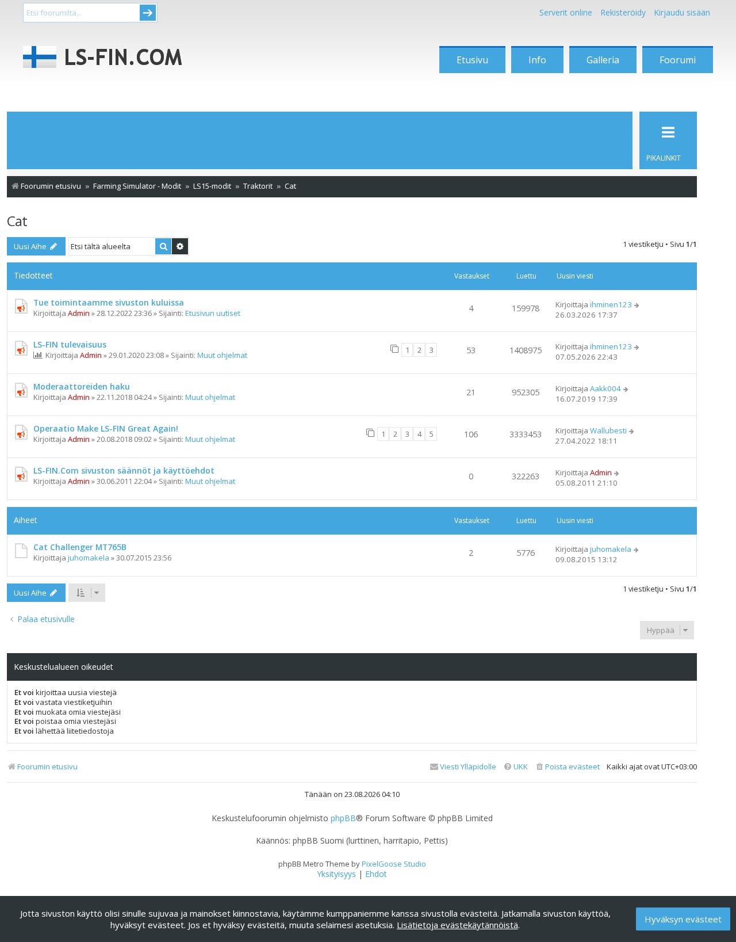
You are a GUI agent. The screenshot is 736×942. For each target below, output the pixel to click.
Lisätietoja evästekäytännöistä (457, 924)
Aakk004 (605, 388)
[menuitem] (567, 766)
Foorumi (678, 60)
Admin (79, 313)
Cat (17, 220)
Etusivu (472, 60)
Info (537, 60)
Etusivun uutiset (212, 313)
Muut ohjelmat (222, 355)
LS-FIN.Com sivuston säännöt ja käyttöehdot (123, 470)
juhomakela (88, 557)
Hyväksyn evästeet (683, 919)
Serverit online (565, 12)
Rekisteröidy (623, 12)
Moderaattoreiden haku (81, 386)
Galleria (602, 60)
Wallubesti (608, 430)
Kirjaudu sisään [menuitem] (682, 12)
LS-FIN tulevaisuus (69, 344)
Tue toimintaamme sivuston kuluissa (108, 302)
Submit (148, 12)
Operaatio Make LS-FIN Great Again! (105, 428)
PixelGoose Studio (394, 864)
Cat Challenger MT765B (79, 546)
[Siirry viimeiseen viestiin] (637, 304)
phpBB (343, 818)
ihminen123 (611, 304)
